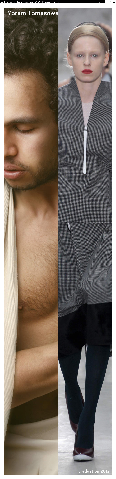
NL (102, 1)
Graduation (30, 1)
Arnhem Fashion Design (12, 1)
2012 (40, 1)
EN (99, 1)
